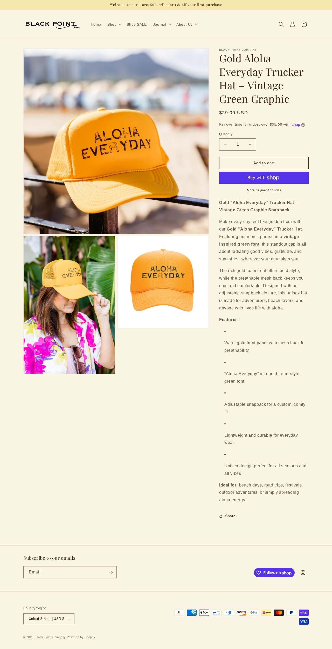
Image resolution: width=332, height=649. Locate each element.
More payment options (264, 190)
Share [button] (230, 516)
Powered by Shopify (81, 637)
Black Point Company (51, 637)
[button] (113, 24)
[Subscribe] (110, 572)
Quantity (226, 134)
